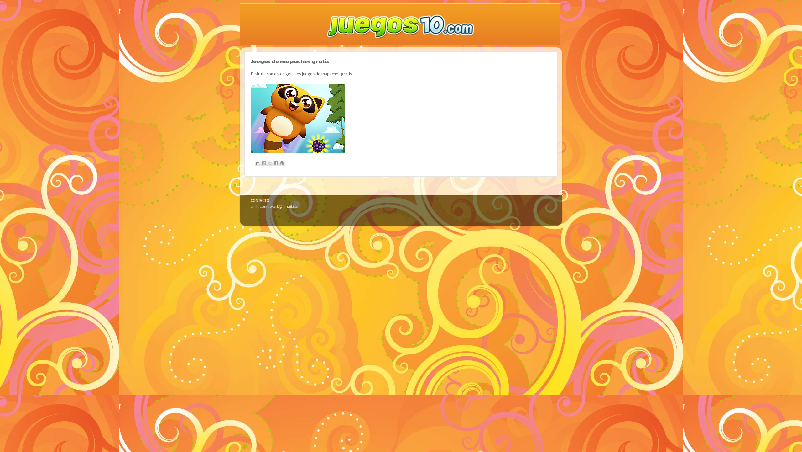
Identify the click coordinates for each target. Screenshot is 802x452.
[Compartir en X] (270, 163)
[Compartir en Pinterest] (282, 163)
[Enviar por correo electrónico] (258, 163)
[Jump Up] (298, 152)
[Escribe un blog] (264, 163)
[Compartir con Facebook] (276, 163)
